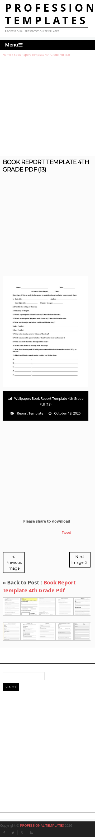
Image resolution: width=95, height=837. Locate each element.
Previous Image (14, 565)
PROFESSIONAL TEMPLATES (42, 825)
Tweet (66, 532)
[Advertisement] (47, 106)
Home (7, 55)
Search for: (7, 675)
